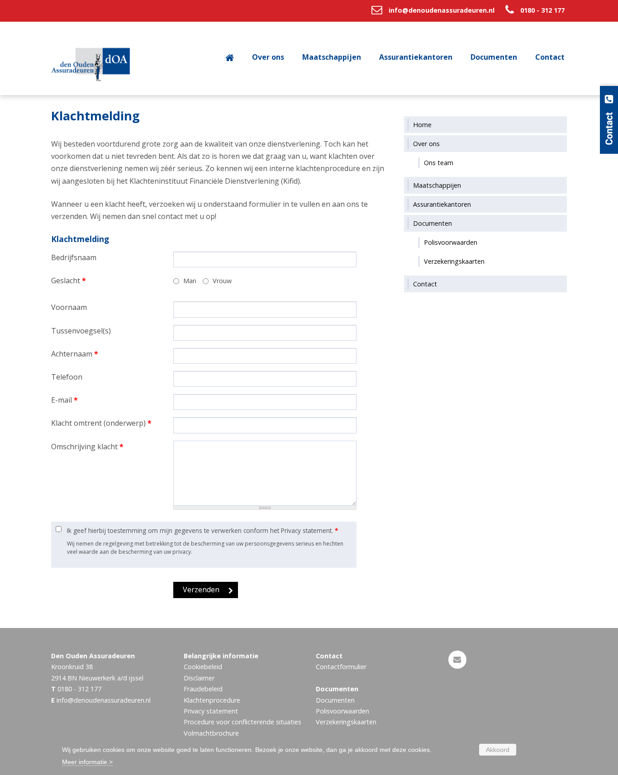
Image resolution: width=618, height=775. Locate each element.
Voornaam (69, 307)
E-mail (64, 400)
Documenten (335, 700)
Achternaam (74, 354)
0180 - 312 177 (542, 10)
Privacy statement (211, 711)
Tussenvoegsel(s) (81, 331)
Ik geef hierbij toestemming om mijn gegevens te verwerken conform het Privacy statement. (202, 530)
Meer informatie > (87, 761)
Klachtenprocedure (212, 700)
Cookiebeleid (203, 666)
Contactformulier (341, 666)
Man (189, 280)
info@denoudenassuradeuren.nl (441, 10)
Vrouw (222, 280)
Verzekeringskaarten (346, 722)
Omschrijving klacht (87, 447)
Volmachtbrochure (211, 733)
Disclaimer (199, 678)
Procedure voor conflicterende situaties (242, 722)
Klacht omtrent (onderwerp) (101, 423)
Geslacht (68, 280)
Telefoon (66, 377)
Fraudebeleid (203, 689)
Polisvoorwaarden (342, 711)
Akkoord (497, 749)
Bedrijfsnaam (73, 257)
